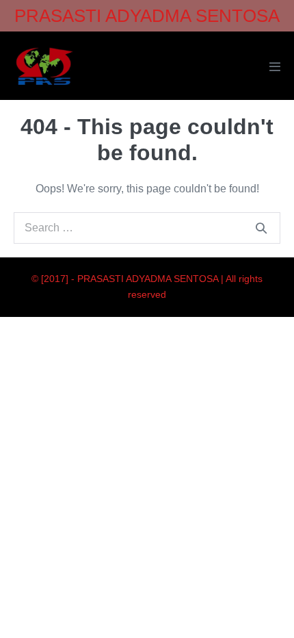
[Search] (261, 228)
